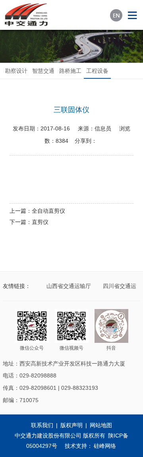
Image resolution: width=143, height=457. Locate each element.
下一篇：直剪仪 (29, 222)
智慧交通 (43, 71)
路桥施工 (70, 71)
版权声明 (71, 425)
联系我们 (42, 425)
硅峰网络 (105, 446)
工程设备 (97, 71)
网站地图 (101, 425)
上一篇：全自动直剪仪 (37, 211)
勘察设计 (16, 71)
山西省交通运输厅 (67, 286)
